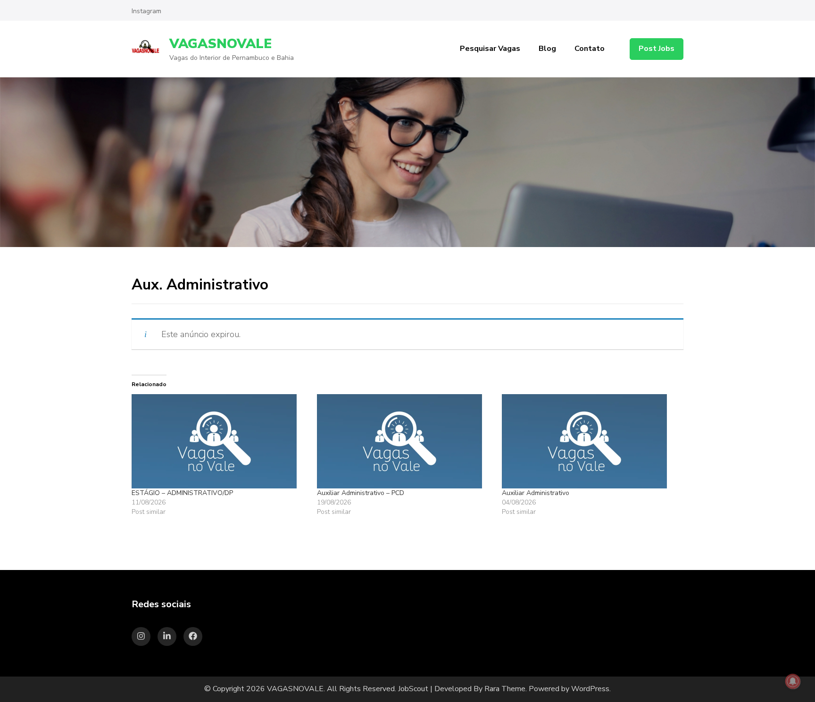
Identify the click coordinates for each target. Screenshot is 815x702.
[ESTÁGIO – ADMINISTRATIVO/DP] (220, 441)
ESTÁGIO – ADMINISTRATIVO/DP (182, 492)
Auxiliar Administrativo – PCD (360, 492)
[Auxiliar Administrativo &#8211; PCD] (405, 441)
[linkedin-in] (167, 636)
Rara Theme (504, 689)
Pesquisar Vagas (490, 48)
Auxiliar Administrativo (535, 492)
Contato (589, 48)
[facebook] (192, 636)
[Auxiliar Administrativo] (590, 441)
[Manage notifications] (792, 681)
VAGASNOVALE (220, 44)
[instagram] (141, 636)
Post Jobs (656, 48)
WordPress (590, 689)
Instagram (146, 11)
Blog (547, 48)
